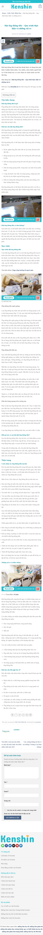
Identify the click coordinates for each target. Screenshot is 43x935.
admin (29, 34)
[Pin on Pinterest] (27, 715)
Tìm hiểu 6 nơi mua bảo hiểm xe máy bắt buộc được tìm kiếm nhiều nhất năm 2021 (11, 744)
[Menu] (3, 6)
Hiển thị (12, 95)
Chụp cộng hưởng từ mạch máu (22, 270)
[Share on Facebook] (16, 715)
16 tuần (16, 594)
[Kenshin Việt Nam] (22, 6)
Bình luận (7, 765)
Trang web (7, 801)
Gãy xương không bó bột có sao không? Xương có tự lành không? (32, 744)
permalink (38, 722)
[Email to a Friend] (23, 715)
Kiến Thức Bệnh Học (14, 13)
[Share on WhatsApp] (12, 715)
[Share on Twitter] (19, 715)
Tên (5, 782)
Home (4, 13)
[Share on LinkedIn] (30, 715)
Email (6, 791)
